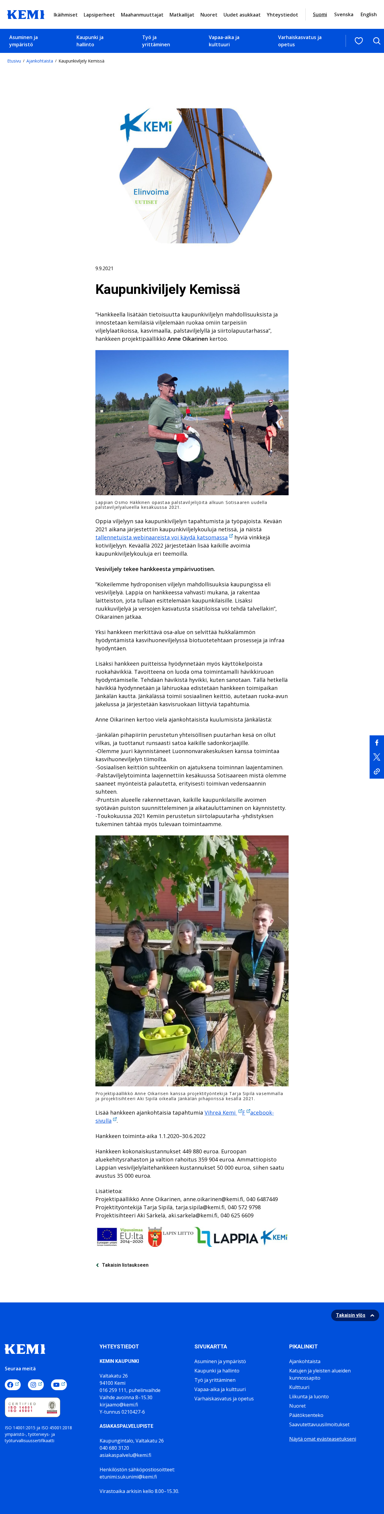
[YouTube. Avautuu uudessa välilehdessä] (59, 1384)
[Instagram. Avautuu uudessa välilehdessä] (36, 1384)
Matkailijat (182, 14)
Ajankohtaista (39, 61)
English (369, 14)
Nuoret (209, 14)
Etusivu (14, 61)
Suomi (320, 14)
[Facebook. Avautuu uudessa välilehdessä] (13, 1384)
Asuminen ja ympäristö (23, 41)
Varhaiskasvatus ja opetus (300, 41)
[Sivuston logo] (26, 14)
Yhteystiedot (282, 14)
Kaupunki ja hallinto (90, 41)
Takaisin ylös (350, 1315)
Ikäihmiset (66, 14)
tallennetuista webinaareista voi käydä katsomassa (161, 537)
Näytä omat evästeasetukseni (322, 1439)
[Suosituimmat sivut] (359, 40)
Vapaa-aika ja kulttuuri (224, 41)
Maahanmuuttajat (142, 14)
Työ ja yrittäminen (156, 41)
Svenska (343, 14)
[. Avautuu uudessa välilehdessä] (377, 742)
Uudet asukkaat (242, 14)
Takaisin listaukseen (125, 1265)
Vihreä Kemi (221, 1112)
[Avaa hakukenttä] (376, 40)
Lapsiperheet (99, 14)
